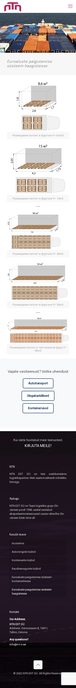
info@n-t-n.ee (18, 644)
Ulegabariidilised (38, 396)
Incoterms (18, 543)
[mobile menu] (70, 6)
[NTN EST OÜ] (12, 6)
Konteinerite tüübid (23, 560)
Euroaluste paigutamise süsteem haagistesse (32, 591)
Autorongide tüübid (24, 551)
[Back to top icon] (38, 664)
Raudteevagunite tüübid (26, 568)
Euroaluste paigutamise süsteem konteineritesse (32, 579)
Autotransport (38, 383)
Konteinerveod (38, 408)
